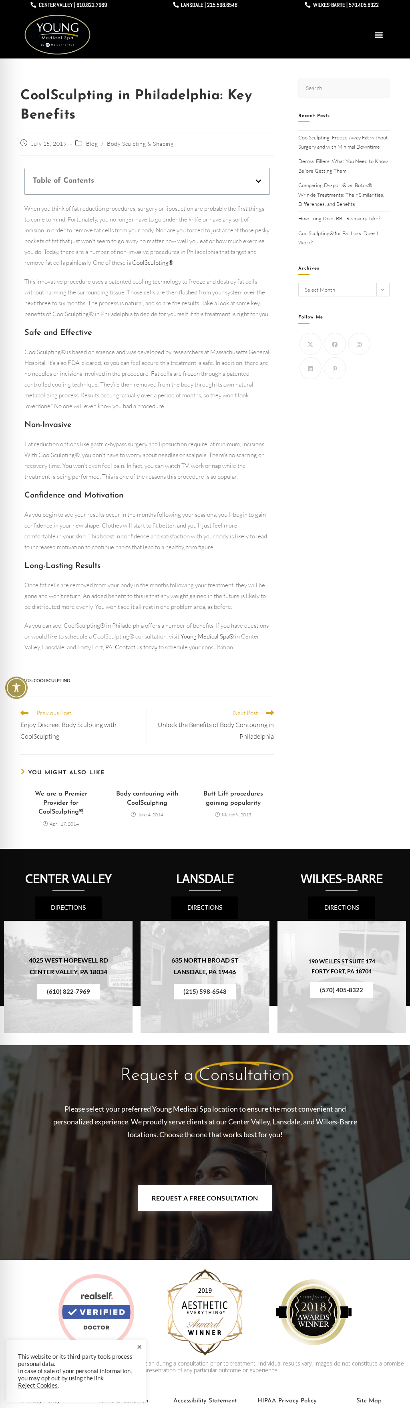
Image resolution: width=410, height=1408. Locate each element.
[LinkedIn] (310, 368)
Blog (92, 143)
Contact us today (136, 647)
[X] (310, 344)
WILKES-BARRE (342, 878)
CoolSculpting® (152, 262)
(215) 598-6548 (205, 991)
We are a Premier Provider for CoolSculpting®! (61, 803)
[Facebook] (335, 344)
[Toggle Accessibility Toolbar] (16, 687)
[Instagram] (359, 344)
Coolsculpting (52, 680)
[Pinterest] (335, 368)
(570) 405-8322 (341, 989)
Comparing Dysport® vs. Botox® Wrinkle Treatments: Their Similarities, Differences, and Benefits (341, 194)
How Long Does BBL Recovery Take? (340, 218)
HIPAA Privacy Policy (287, 1401)
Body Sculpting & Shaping (140, 143)
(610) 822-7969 (68, 991)
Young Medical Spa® (207, 636)
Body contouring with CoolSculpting (147, 798)
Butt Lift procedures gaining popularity (233, 798)
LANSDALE (205, 878)
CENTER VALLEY (68, 878)
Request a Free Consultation (205, 1198)
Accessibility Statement (205, 1401)
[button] (379, 34)
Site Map (369, 1401)
